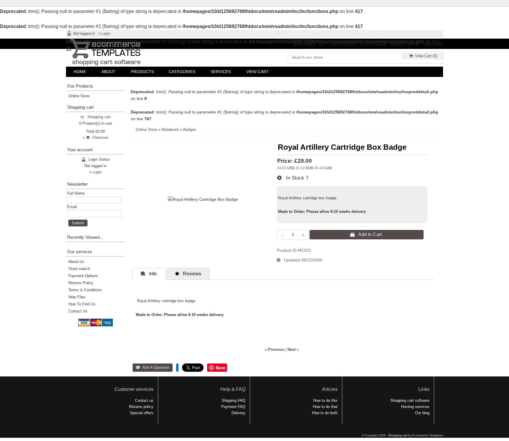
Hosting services (415, 406)
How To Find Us (81, 304)
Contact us (144, 400)
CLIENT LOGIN (373, 44)
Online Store (146, 129)
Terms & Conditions (85, 290)
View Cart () (425, 56)
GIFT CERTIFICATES (338, 44)
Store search (79, 268)
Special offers (141, 413)
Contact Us (77, 311)
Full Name (76, 193)
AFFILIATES (304, 44)
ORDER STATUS (405, 44)
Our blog (422, 413)
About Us (76, 261)
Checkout (99, 137)
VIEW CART (257, 71)
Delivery (238, 413)
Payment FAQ (233, 406)
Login (105, 34)
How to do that (325, 406)
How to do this (325, 400)
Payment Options (83, 276)
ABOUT (108, 71)
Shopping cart (99, 117)
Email (72, 207)
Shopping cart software (409, 400)
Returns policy (141, 406)
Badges (189, 129)
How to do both (325, 413)
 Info (149, 273)
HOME (80, 71)
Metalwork (170, 129)
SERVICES (221, 71)
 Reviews (188, 273)
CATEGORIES (182, 71)
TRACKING (433, 44)
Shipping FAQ (233, 400)
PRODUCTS (142, 71)
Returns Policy (80, 283)
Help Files (76, 297)
